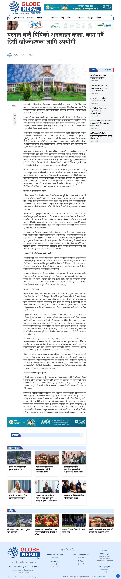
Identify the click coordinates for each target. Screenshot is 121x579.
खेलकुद (90, 18)
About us (10, 577)
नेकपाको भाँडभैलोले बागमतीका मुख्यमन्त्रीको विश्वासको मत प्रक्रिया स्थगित (73, 469)
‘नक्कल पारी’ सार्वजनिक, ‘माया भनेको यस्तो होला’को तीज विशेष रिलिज (99, 88)
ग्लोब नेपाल (16, 55)
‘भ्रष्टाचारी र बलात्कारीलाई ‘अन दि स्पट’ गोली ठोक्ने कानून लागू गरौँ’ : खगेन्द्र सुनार (46, 498)
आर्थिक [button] (39, 18)
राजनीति (30, 18)
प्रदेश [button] (69, 18)
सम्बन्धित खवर (14, 448)
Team (17, 577)
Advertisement (25, 577)
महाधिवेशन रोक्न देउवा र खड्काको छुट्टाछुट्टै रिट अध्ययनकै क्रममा (44, 469)
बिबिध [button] (98, 18)
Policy (34, 577)
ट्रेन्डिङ (10, 511)
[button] (118, 576)
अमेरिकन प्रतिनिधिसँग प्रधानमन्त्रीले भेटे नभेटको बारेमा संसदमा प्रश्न (101, 136)
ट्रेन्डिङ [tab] (109, 69)
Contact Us (42, 577)
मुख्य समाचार (19, 18)
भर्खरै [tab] (93, 69)
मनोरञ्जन (80, 18)
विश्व (62, 18)
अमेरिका (54, 18)
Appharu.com (101, 577)
